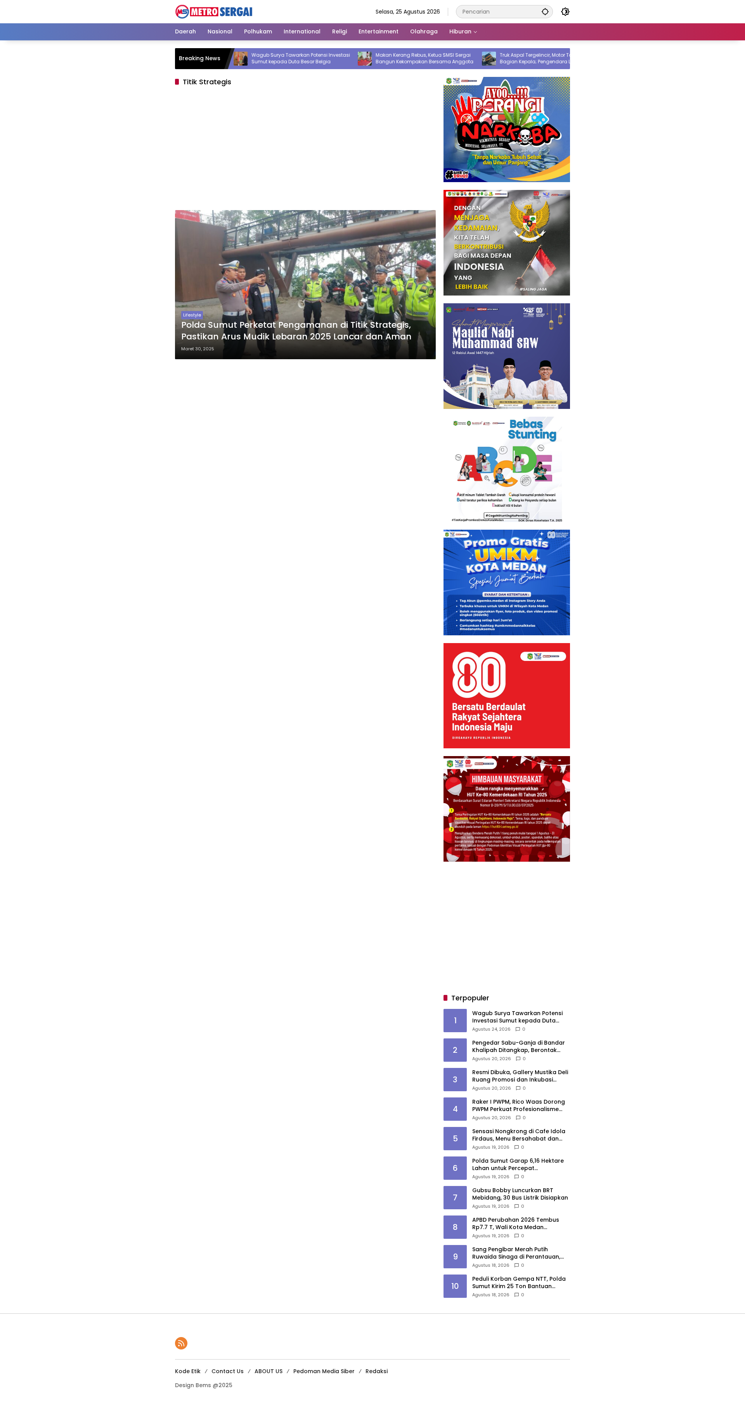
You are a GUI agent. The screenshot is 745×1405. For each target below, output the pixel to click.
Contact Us (227, 1371)
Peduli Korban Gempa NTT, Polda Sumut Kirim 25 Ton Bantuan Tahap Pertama (519, 1282)
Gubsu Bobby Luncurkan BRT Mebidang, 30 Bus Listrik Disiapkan (520, 1194)
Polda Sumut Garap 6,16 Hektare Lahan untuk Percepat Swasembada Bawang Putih (518, 1164)
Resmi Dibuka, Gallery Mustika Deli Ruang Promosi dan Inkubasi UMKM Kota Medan (520, 1076)
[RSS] (181, 1343)
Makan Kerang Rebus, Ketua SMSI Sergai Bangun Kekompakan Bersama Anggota (379, 58)
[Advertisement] (305, 150)
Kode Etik (188, 1371)
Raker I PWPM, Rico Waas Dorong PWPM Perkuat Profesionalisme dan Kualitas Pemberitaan (518, 1105)
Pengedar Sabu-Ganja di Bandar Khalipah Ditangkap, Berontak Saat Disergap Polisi (518, 1046)
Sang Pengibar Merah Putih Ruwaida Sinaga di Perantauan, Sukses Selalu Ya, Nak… (516, 1253)
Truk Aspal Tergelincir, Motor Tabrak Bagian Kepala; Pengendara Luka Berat (500, 58)
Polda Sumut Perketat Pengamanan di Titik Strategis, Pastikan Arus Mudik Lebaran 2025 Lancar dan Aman (296, 331)
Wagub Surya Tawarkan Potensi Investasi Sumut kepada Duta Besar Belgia (255, 58)
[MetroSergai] (214, 11)
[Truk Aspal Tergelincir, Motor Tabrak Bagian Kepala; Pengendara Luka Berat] (443, 59)
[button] (545, 11)
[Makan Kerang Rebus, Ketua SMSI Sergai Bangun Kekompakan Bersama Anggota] (319, 59)
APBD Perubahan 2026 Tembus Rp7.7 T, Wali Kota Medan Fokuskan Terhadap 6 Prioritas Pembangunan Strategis (515, 1223)
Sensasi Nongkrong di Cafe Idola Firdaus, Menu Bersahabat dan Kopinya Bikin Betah (518, 1135)
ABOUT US (268, 1371)
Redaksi (377, 1371)
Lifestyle (192, 315)
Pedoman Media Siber (324, 1371)
